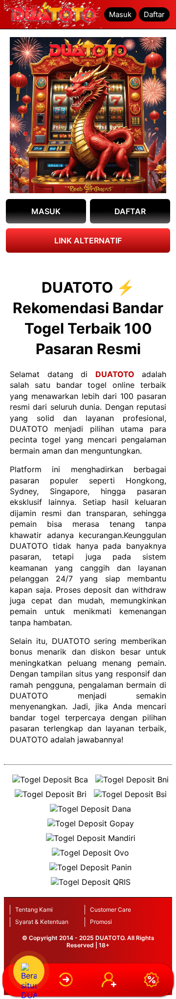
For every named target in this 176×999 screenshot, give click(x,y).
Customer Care (110, 909)
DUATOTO (114, 374)
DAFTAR (130, 211)
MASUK (46, 211)
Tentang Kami (34, 909)
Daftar (154, 14)
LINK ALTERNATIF (88, 240)
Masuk (120, 14)
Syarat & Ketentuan (41, 921)
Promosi (101, 921)
